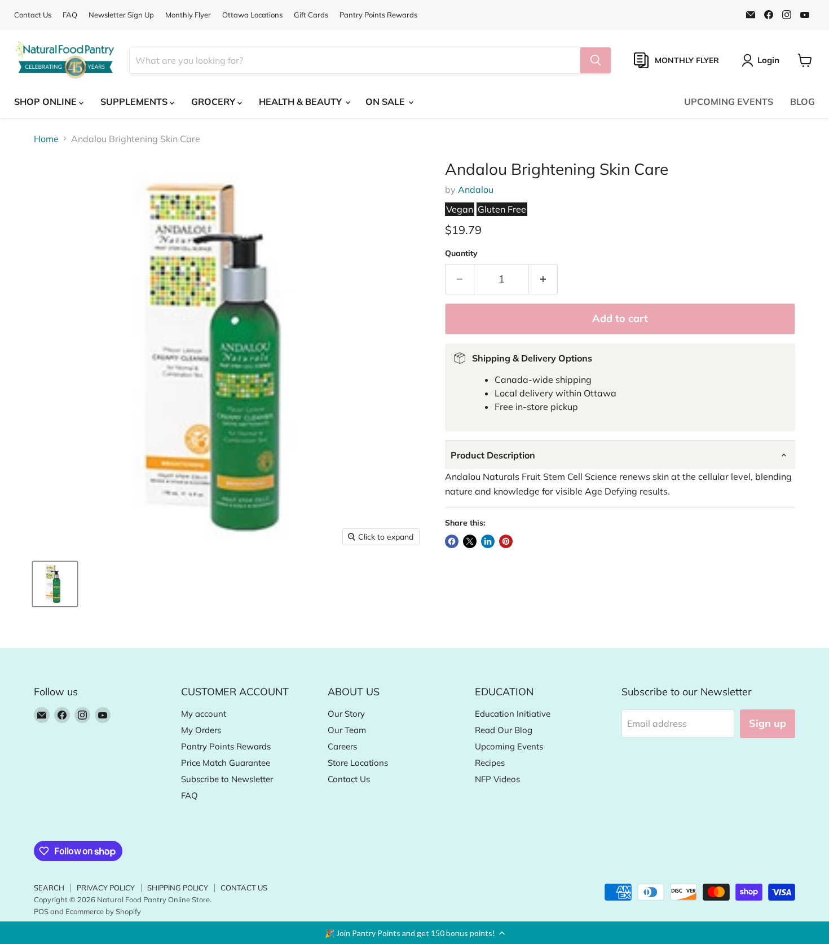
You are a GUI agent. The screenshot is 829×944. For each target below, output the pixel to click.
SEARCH (49, 887)
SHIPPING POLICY (177, 887)
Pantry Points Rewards (378, 15)
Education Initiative (512, 713)
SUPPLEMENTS (135, 101)
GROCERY (214, 101)
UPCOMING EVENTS (728, 101)
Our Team (347, 730)
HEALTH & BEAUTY (301, 101)
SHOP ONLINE (46, 101)
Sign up (767, 723)
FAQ (70, 15)
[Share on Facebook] (451, 541)
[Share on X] (470, 541)
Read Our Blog (503, 730)
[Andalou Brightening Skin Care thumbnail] (55, 584)
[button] (414, 932)
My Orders (201, 730)
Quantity (461, 253)
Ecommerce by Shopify (103, 911)
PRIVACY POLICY (106, 887)
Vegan (459, 209)
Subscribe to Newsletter (227, 779)
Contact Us (32, 15)
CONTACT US (244, 887)
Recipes (490, 762)
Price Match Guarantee (225, 762)
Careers (342, 746)
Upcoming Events (509, 746)
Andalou (475, 189)
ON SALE (386, 101)
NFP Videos (497, 779)
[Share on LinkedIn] (488, 541)
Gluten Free (502, 209)
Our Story (346, 713)
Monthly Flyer (188, 15)
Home (46, 139)
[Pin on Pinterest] (506, 541)
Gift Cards (311, 15)
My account (203, 713)
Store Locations (358, 762)
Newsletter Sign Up (121, 15)
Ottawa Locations (252, 15)
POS (41, 911)
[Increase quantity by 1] (543, 279)
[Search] (595, 60)
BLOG (802, 101)
